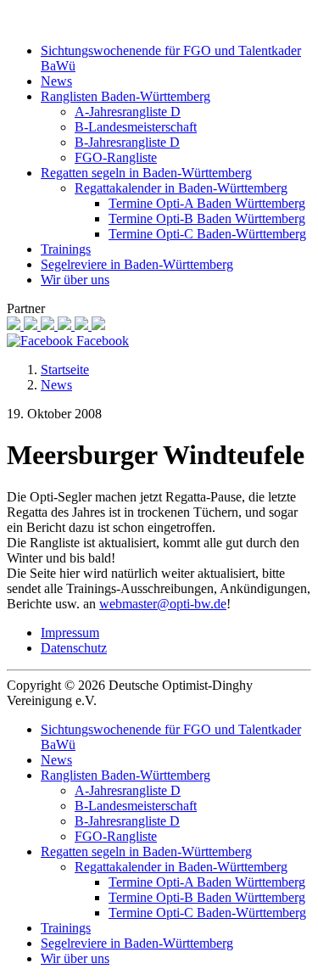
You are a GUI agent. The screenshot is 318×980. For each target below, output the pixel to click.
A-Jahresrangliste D (128, 111)
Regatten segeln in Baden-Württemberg (146, 172)
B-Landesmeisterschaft (136, 127)
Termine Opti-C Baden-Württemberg (207, 234)
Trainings (66, 249)
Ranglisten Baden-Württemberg (125, 96)
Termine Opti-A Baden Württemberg (207, 203)
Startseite (65, 369)
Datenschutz (74, 648)
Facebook (101, 340)
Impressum (70, 632)
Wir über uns (75, 279)
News (56, 81)
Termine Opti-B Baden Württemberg (207, 218)
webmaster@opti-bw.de (162, 603)
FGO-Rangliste (116, 157)
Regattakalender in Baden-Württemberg (181, 188)
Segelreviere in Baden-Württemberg (137, 264)
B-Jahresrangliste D (127, 142)
